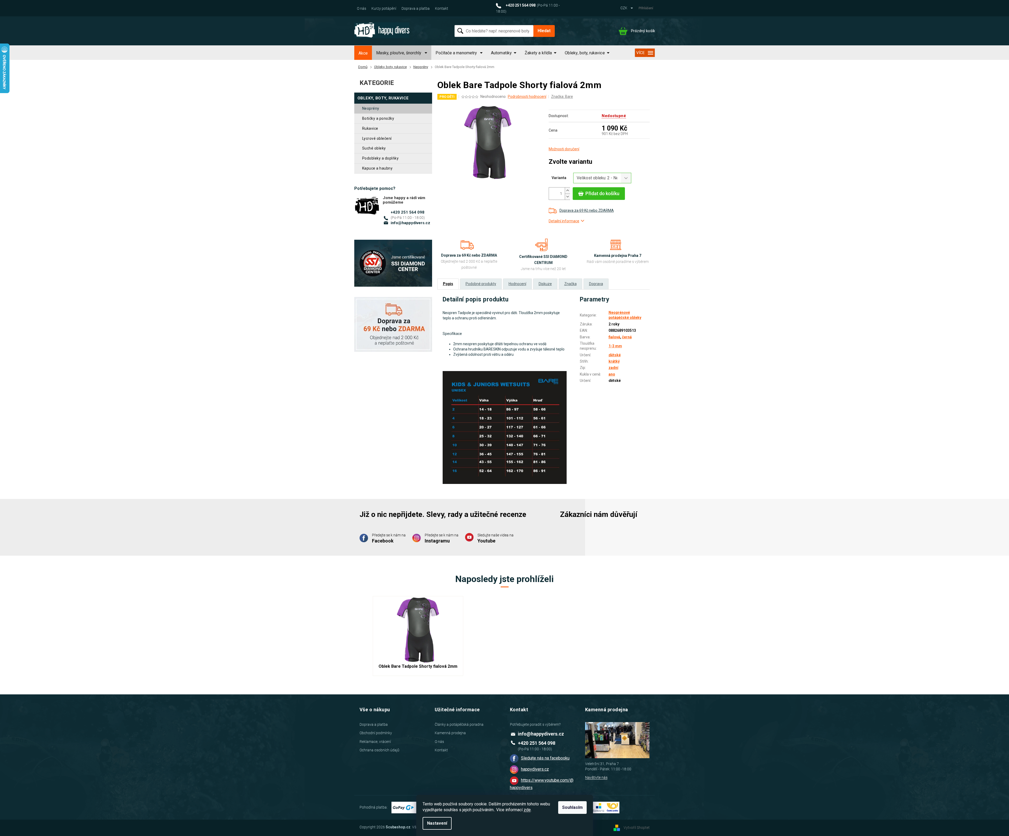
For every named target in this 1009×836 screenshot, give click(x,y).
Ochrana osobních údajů (379, 750)
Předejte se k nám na (389, 538)
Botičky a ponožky (378, 118)
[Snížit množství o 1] (567, 197)
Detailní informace (564, 221)
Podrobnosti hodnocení (527, 96)
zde (527, 809)
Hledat (544, 30)
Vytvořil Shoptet (637, 827)
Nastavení (437, 823)
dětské (615, 355)
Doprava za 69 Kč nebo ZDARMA (587, 210)
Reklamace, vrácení (375, 741)
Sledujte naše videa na (495, 538)
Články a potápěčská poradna (459, 724)
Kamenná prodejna (450, 733)
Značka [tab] (570, 284)
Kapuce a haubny (377, 168)
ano (612, 374)
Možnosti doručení (564, 149)
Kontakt (441, 8)
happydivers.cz (535, 769)
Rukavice (370, 128)
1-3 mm (615, 346)
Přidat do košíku (602, 193)
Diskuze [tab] (545, 284)
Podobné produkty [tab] (481, 284)
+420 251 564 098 (407, 212)
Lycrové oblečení (377, 138)
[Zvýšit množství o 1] (567, 191)
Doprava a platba (415, 8)
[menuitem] (363, 53)
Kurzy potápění (383, 8)
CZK (624, 8)
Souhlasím (572, 807)
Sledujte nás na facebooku (545, 758)
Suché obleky (374, 148)
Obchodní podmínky (376, 733)
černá (627, 337)
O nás (361, 8)
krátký (614, 361)
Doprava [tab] (596, 284)
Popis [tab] (448, 284)
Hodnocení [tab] (517, 284)
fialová (614, 337)
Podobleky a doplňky (380, 158)
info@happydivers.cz (410, 222)
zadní (613, 368)
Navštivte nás (596, 777)
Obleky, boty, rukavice (383, 98)
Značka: (562, 96)
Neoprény (370, 108)
